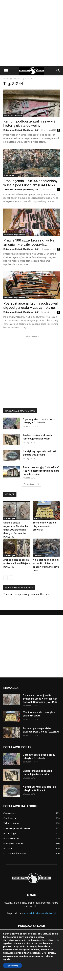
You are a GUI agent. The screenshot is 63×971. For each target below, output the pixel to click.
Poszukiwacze (10, 175)
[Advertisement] (31, 33)
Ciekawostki (39, 555)
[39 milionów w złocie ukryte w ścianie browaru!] (46, 510)
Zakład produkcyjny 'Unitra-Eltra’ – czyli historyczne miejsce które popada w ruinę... (41, 470)
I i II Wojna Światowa (13, 115)
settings (35, 952)
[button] (5, 70)
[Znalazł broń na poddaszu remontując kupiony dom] (11, 439)
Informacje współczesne (14, 234)
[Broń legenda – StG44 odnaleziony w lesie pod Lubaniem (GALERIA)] (31, 163)
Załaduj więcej (30, 484)
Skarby (36, 518)
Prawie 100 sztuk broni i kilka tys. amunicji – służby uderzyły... (29, 242)
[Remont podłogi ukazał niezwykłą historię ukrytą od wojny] (31, 103)
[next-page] (11, 578)
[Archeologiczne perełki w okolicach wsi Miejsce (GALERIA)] (16, 548)
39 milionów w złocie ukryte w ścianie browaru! (44, 526)
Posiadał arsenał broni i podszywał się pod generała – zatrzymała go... (30, 305)
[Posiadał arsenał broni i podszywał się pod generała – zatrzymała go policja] (31, 285)
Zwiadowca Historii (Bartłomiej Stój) (21, 130)
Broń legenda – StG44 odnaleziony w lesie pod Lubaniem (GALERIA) (30, 183)
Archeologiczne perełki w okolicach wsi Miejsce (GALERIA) (16, 563)
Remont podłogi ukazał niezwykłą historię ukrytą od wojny (29, 123)
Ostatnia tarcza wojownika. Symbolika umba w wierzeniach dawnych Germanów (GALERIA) (15, 529)
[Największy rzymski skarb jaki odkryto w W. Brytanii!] (11, 455)
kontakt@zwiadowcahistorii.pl (40, 913)
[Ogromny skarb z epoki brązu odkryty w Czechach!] (11, 423)
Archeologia (9, 518)
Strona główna (10, 78)
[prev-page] (5, 578)
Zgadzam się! (12, 965)
